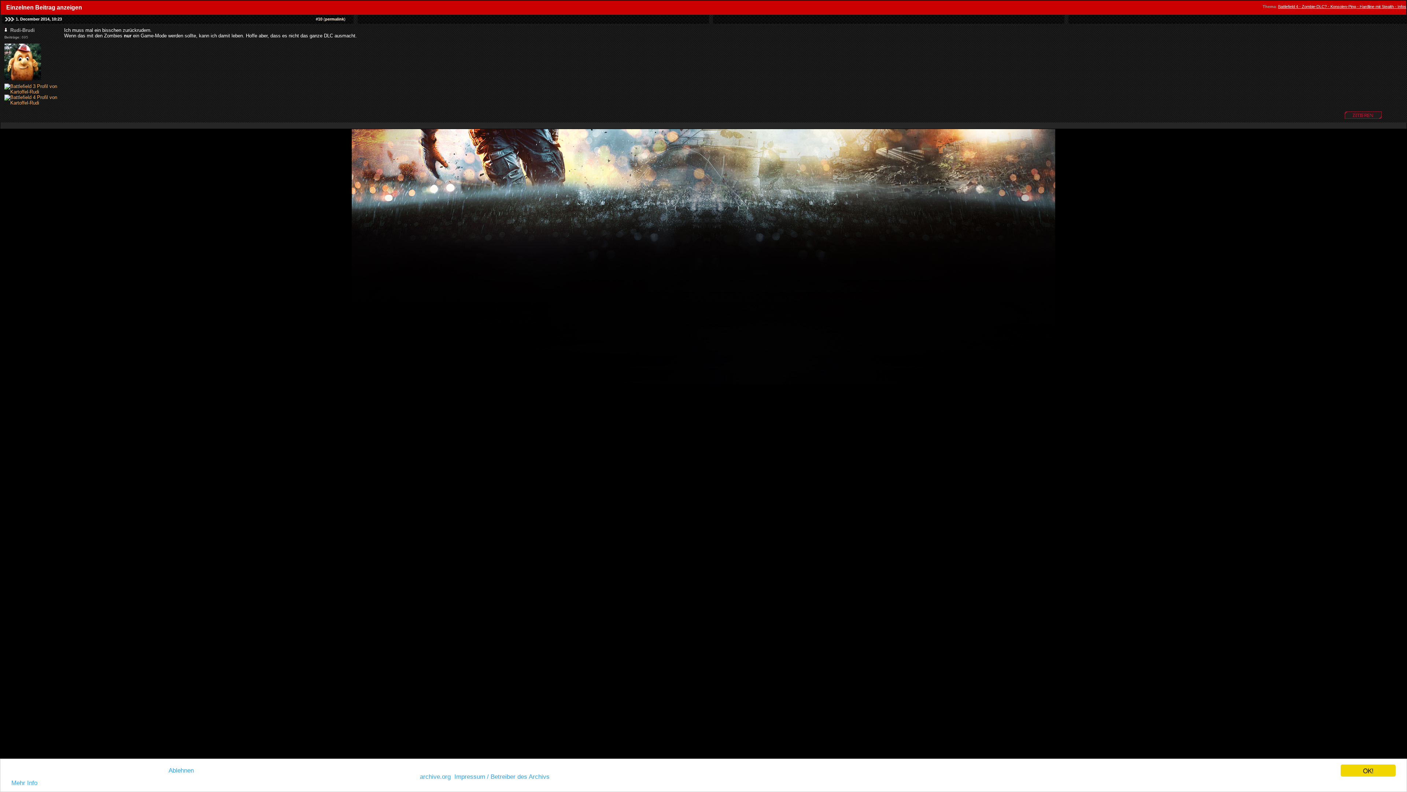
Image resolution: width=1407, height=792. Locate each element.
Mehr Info (24, 783)
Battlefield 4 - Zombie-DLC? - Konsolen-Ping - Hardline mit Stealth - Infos (1342, 6)
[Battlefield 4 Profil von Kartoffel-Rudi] (34, 103)
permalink (334, 19)
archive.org (435, 776)
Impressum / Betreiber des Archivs (502, 776)
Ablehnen (181, 770)
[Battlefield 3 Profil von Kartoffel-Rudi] (34, 92)
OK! (1368, 770)
